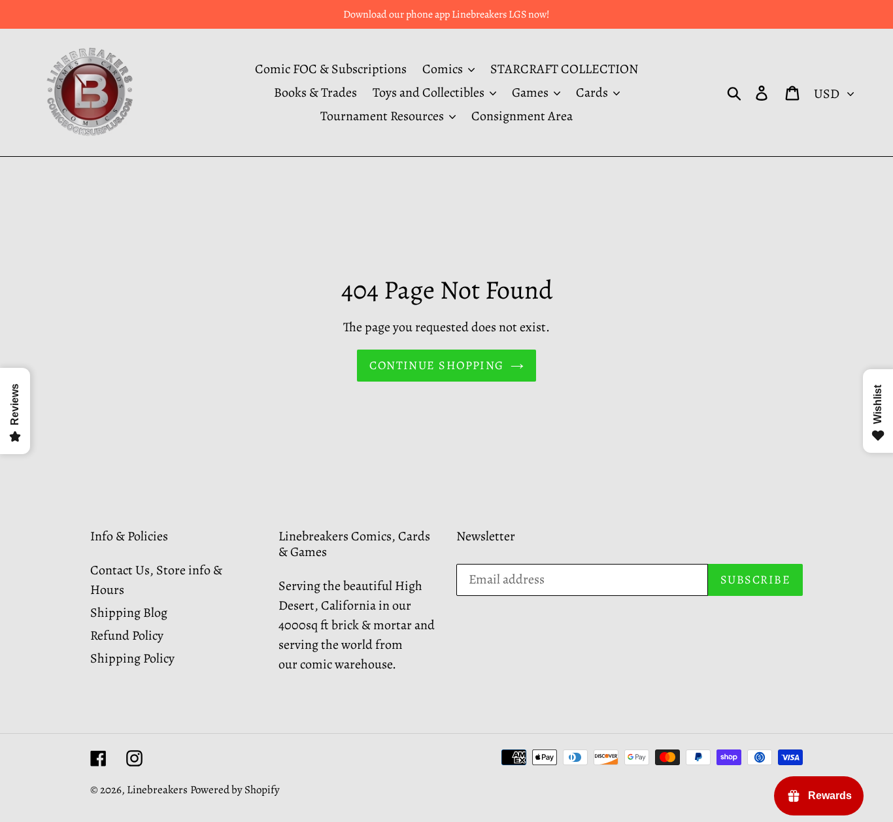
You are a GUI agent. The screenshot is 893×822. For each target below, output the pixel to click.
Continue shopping (436, 365)
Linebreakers (157, 789)
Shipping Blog (128, 612)
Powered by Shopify (235, 789)
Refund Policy (126, 635)
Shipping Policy (132, 658)
